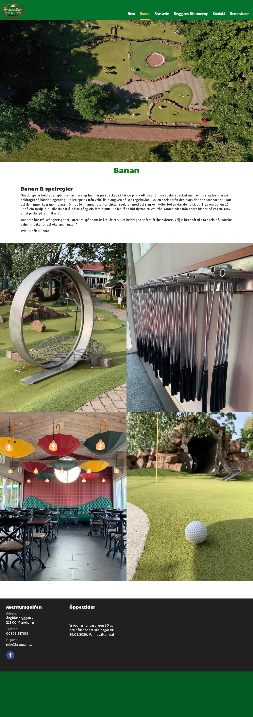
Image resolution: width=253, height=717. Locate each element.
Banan (145, 14)
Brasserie (162, 14)
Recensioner (239, 14)
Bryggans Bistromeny (191, 14)
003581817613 (17, 633)
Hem (131, 14)
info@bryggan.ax (19, 644)
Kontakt (219, 14)
